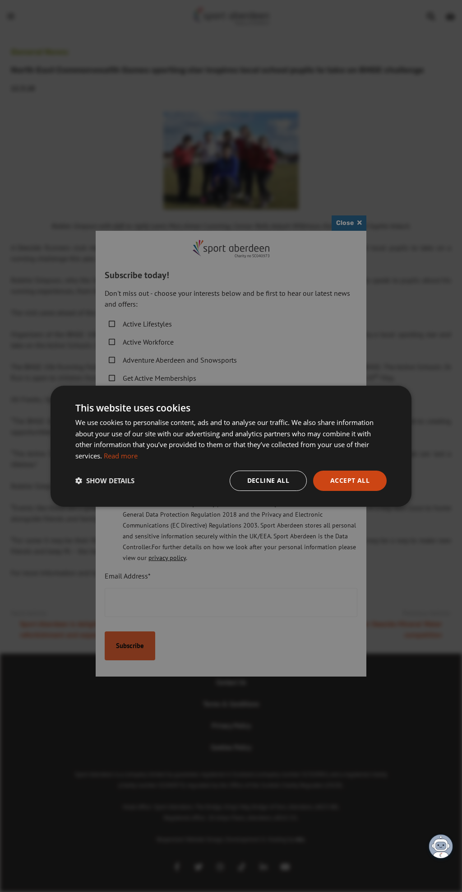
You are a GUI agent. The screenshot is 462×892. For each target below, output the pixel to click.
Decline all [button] (268, 480)
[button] (104, 480)
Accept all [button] (350, 480)
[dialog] (231, 446)
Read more (121, 455)
